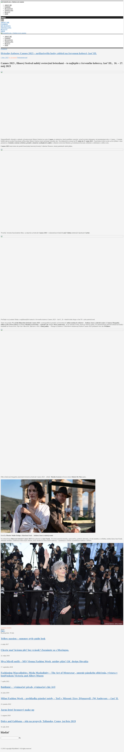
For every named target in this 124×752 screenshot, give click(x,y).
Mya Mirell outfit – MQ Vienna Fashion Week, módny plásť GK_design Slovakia (44, 661)
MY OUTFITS (9, 8)
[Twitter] (2, 17)
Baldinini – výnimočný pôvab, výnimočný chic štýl (28, 687)
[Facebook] (1, 17)
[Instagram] (5, 17)
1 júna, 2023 (4, 57)
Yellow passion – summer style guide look (23, 638)
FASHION (7, 7)
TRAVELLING (9, 10)
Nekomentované (22, 57)
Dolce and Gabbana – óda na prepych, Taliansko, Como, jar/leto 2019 (38, 721)
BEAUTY (7, 12)
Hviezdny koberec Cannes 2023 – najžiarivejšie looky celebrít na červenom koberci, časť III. (49, 53)
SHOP (6, 14)
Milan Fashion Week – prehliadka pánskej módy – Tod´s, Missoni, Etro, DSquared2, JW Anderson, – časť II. (59, 698)
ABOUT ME (8, 5)
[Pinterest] (3, 17)
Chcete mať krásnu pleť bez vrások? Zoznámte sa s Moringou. (35, 650)
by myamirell (13, 57)
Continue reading (6, 628)
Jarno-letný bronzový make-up (17, 709)
